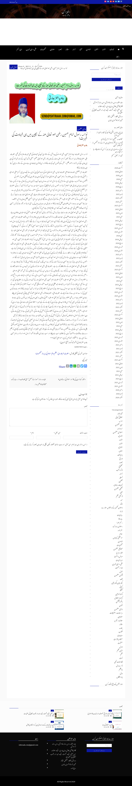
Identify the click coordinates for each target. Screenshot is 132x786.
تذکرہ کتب (119, 469)
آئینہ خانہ (120, 413)
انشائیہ (96, 49)
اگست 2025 (118, 205)
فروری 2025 (118, 227)
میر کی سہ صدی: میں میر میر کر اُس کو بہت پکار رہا (108, 148)
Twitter (119, 1)
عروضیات (119, 560)
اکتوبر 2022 (119, 306)
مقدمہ (121, 627)
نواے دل (119, 665)
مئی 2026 (119, 178)
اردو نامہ (120, 428)
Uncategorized (117, 409)
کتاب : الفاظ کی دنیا (107, 724)
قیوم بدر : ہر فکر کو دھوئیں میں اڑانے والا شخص (108, 142)
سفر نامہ (120, 529)
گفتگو (121, 590)
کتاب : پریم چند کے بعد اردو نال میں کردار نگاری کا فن (40, 724)
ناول (121, 646)
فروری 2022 (118, 337)
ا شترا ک (66, 11)
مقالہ (67, 49)
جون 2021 (119, 367)
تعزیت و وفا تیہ (118, 484)
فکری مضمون (118, 575)
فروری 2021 (118, 382)
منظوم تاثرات (118, 639)
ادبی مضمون (119, 424)
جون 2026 (119, 175)
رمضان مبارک (118, 526)
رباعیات (120, 514)
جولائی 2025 (119, 209)
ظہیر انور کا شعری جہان (115, 119)
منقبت (120, 642)
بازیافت (120, 454)
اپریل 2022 (119, 329)
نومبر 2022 (119, 303)
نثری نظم (120, 650)
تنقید (80, 49)
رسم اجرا (120, 522)
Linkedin (116, 1)
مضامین (52, 49)
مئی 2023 (119, 280)
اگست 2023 (118, 269)
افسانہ (104, 49)
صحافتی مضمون (118, 548)
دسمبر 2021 (119, 344)
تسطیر (121, 477)
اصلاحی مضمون (118, 432)
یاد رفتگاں (120, 676)
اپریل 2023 (119, 284)
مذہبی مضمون (81, 128)
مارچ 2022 (119, 333)
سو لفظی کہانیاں (118, 537)
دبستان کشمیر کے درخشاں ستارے (112, 507)
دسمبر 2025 (119, 190)
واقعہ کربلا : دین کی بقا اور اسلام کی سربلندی (72, 379)
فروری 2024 (118, 246)
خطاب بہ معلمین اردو (116, 138)
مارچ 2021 (119, 378)
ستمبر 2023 (119, 265)
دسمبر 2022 (119, 299)
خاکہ (121, 503)
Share (62, 365)
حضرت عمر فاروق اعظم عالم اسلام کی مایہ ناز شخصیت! (52, 353)
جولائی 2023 (119, 273)
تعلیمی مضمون (118, 488)
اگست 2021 (118, 359)
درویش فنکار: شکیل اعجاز (115, 116)
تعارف (112, 49)
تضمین (121, 481)
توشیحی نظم (119, 496)
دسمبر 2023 (119, 254)
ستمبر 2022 (119, 310)
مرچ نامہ (73, 767)
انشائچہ (120, 447)
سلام (121, 533)
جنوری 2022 (118, 340)
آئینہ (121, 155)
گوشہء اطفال (118, 597)
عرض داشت (118, 556)
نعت (121, 657)
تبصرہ (60, 49)
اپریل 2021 (119, 374)
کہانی (121, 586)
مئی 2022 (119, 325)
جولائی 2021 (119, 363)
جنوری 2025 (118, 231)
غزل (121, 571)
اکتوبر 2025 (119, 197)
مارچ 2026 (119, 186)
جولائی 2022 (119, 318)
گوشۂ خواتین (119, 593)
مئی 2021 (119, 370)
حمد (122, 499)
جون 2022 (119, 321)
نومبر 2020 (119, 393)
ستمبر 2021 (119, 355)
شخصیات (43, 49)
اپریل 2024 (119, 239)
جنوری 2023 (118, 295)
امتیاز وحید (118, 151)
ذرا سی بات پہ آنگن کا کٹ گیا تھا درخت (110, 132)
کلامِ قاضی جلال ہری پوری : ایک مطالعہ (110, 106)
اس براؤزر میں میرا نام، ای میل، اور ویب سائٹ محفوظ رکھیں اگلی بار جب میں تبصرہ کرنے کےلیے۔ (54, 444)
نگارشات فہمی (118, 661)
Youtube (111, 1)
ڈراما (121, 511)
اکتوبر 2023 (119, 261)
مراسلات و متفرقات (116, 612)
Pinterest (113, 1)
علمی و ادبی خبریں (31, 49)
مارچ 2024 (119, 242)
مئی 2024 (119, 235)
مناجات (120, 635)
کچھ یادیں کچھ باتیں (117, 582)
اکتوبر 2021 (119, 352)
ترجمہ (74, 49)
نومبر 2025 (119, 194)
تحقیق (121, 465)
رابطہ (117, 56)
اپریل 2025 (119, 220)
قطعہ (121, 578)
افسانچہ (120, 435)
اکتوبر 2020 (119, 397)
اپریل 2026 (119, 182)
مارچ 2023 (119, 288)
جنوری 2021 (118, 385)
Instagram (105, 1)
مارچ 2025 (119, 224)
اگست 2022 (118, 314)
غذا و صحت (119, 567)
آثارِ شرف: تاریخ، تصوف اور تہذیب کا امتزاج (100, 713)
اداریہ (121, 420)
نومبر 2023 (119, 257)
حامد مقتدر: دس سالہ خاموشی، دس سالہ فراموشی (108, 102)
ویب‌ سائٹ (83, 432)
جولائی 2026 (119, 171)
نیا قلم (121, 669)
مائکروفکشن (119, 601)
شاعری (88, 49)
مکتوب (121, 631)
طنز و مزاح (119, 552)
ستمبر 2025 (119, 201)
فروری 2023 (118, 291)
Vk (108, 1)
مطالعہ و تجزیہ (118, 620)
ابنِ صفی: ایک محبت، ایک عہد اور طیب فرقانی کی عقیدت (107, 110)
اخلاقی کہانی (119, 417)
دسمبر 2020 (119, 389)
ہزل (121, 672)
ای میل (57, 432)
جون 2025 (119, 212)
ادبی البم (19, 49)
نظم (121, 654)
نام (32, 432)
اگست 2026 (118, 167)
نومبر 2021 (119, 348)
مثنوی (121, 605)
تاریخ (121, 458)
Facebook (121, 1)
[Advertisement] (66, 31)
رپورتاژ (120, 518)
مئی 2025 (119, 216)
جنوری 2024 (118, 250)
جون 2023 (119, 276)
